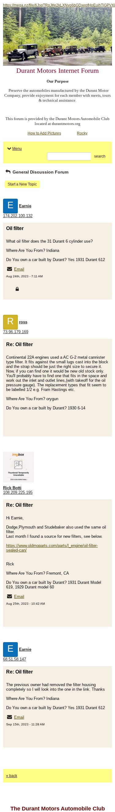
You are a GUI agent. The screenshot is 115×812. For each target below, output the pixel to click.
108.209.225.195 (18, 492)
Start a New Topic (22, 184)
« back (11, 776)
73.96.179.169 (15, 332)
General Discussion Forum (39, 172)
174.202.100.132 (18, 215)
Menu (17, 148)
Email (19, 269)
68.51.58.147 (14, 659)
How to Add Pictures (44, 133)
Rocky (82, 133)
